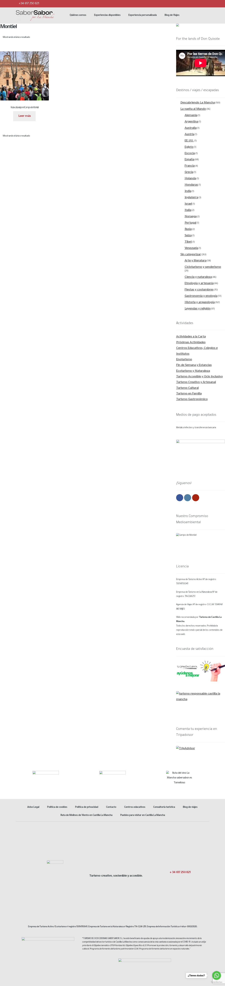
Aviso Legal (33, 807)
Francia (190, 166)
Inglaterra (191, 197)
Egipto (189, 147)
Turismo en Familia (189, 394)
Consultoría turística (164, 807)
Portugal (190, 223)
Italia (188, 210)
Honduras (191, 185)
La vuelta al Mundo (193, 109)
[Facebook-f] (170, 880)
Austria (189, 134)
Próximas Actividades (190, 342)
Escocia (190, 153)
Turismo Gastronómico (192, 399)
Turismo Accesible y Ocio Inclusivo (199, 377)
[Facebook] (185, 3)
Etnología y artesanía (199, 283)
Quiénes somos (78, 15)
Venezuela (191, 248)
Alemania (191, 115)
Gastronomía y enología (201, 296)
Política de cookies (57, 807)
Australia (191, 128)
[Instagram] (199, 3)
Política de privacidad (86, 807)
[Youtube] (206, 3)
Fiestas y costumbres (199, 290)
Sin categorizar (190, 254)
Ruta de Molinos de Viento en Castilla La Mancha (86, 815)
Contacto (111, 807)
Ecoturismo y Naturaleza (193, 371)
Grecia (189, 172)
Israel (188, 204)
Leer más (24, 116)
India (188, 191)
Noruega (191, 216)
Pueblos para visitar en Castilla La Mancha (142, 815)
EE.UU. (189, 141)
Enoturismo (184, 360)
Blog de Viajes (172, 15)
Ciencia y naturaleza (198, 277)
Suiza (188, 235)
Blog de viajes (190, 807)
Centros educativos (134, 807)
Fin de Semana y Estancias (194, 365)
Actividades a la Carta (191, 337)
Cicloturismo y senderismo (203, 267)
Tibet (188, 242)
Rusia (188, 229)
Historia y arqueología (200, 302)
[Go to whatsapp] (216, 975)
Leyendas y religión (198, 309)
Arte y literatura (195, 261)
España (189, 159)
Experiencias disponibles (107, 15)
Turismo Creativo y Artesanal (196, 382)
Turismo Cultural (187, 388)
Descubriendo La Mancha (197, 103)
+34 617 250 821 (28, 3)
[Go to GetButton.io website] (216, 982)
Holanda (190, 178)
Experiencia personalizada (142, 15)
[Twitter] (192, 3)
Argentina (191, 122)
